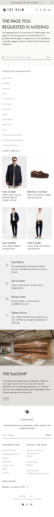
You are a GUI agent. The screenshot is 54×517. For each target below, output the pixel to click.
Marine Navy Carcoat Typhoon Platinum (11, 196)
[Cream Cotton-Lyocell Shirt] (40, 223)
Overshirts (6, 109)
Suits (4, 129)
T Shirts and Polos (9, 145)
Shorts (4, 114)
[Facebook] (23, 505)
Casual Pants (7, 98)
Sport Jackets (7, 119)
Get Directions (32, 462)
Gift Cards (6, 461)
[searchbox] (26, 57)
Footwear (6, 88)
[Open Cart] (45, 10)
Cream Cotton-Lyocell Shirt (39, 246)
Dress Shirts (7, 78)
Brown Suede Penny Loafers (39, 194)
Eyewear (6, 83)
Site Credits (22, 496)
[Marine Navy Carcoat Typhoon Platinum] (14, 172)
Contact (5, 472)
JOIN (48, 435)
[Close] (51, 2)
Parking (29, 464)
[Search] (37, 10)
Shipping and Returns (11, 454)
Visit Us (6, 398)
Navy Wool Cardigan (11, 246)
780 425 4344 (32, 470)
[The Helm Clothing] (14, 9)
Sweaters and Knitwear (12, 135)
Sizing (4, 457)
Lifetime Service (9, 450)
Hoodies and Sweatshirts (12, 140)
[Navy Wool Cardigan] (14, 223)
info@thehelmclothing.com (37, 473)
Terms (4, 469)
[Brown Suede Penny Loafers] (40, 172)
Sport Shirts (7, 124)
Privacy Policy (8, 465)
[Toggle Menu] (49, 10)
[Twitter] (27, 504)
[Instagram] (31, 505)
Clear (48, 57)
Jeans (4, 93)
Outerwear (7, 104)
